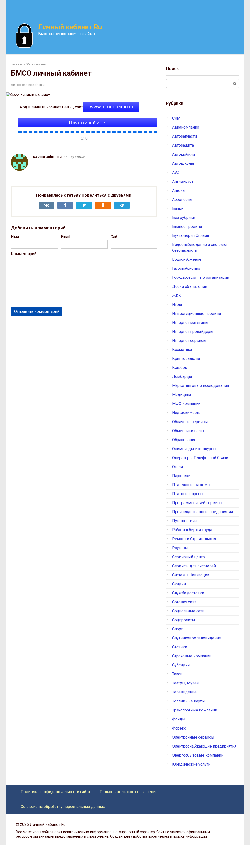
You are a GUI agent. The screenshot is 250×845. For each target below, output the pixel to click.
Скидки (179, 584)
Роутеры (180, 548)
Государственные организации (200, 277)
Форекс (179, 728)
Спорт (177, 629)
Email (65, 236)
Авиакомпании (185, 127)
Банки (177, 208)
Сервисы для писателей (194, 566)
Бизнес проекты (187, 226)
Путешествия (184, 521)
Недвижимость (186, 412)
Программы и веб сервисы (197, 502)
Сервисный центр (188, 557)
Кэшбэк (179, 367)
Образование (184, 439)
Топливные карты (188, 701)
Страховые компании (191, 656)
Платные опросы (187, 493)
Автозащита (183, 145)
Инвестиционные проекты (196, 313)
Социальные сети (188, 611)
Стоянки (179, 647)
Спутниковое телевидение (196, 638)
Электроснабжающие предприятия (204, 746)
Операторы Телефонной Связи (200, 457)
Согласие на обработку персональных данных (63, 806)
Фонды (178, 719)
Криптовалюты (186, 358)
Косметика (182, 349)
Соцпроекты (183, 620)
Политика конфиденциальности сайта (55, 791)
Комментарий (23, 253)
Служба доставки (188, 593)
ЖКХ (176, 295)
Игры (177, 304)
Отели (177, 466)
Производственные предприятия (202, 511)
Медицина (181, 394)
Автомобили (183, 154)
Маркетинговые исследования (200, 385)
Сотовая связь (185, 602)
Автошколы (183, 163)
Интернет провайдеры (192, 331)
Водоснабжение (186, 259)
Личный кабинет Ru (70, 27)
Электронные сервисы (193, 737)
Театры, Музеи (185, 683)
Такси (177, 674)
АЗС (175, 172)
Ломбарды (182, 376)
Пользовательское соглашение (128, 791)
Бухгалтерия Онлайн (190, 235)
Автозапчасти (184, 136)
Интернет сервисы (189, 340)
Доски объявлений (189, 286)
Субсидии (181, 665)
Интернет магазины (190, 322)
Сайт (115, 236)
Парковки (181, 475)
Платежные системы (191, 484)
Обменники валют (189, 430)
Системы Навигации (190, 575)
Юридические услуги (191, 764)
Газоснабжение (186, 268)
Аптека (178, 190)
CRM (176, 118)
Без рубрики (183, 217)
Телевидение (184, 692)
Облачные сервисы (190, 421)
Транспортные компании (194, 710)
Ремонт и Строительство (194, 539)
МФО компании (186, 403)
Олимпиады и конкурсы (194, 448)
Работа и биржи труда (192, 530)
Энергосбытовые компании (197, 755)
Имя (15, 236)
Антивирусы (183, 181)
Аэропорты (182, 199)
